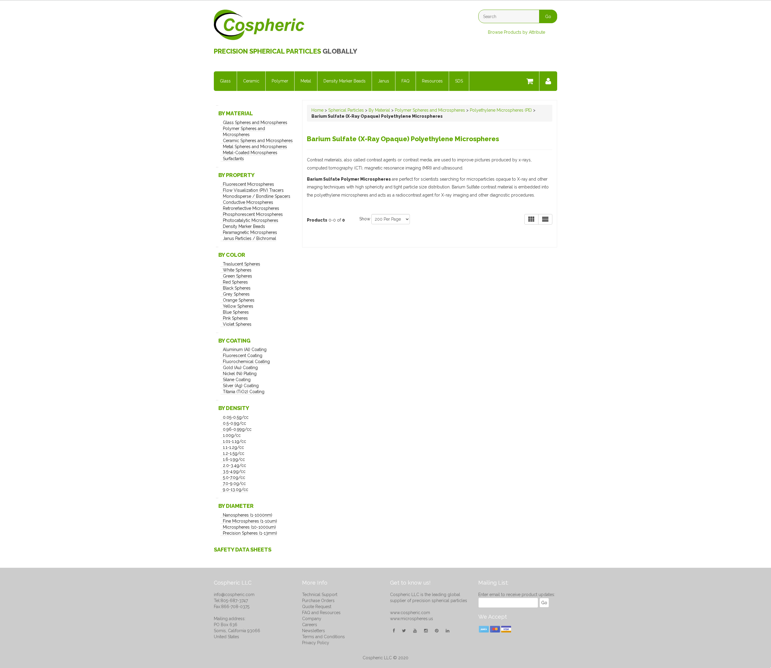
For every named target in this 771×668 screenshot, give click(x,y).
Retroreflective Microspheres (251, 208)
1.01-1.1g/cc (234, 441)
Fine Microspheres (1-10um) (250, 521)
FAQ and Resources (321, 612)
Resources (432, 81)
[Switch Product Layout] (545, 219)
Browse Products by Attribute (516, 32)
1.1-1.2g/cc (233, 447)
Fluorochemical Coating (246, 361)
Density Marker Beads (344, 81)
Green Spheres (237, 276)
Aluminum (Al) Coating (245, 349)
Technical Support (319, 594)
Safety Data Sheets (242, 549)
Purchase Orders (318, 600)
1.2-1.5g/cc (233, 453)
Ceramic (251, 81)
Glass (225, 81)
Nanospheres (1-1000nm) (247, 515)
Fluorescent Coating (242, 355)
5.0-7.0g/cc (234, 477)
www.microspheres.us (411, 618)
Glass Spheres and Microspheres (255, 122)
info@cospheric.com (234, 594)
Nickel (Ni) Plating (240, 373)
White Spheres (237, 270)
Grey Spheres (236, 294)
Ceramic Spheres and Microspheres (258, 140)
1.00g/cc (232, 435)
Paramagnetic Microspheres (250, 232)
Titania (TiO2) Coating (243, 391)
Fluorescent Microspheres (248, 184)
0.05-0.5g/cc (235, 417)
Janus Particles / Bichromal (249, 238)
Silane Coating (237, 379)
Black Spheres (237, 288)
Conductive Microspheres (248, 202)
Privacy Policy (315, 642)
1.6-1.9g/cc (234, 459)
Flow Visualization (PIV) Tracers (253, 190)
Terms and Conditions (323, 636)
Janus (383, 81)
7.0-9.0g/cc (234, 483)
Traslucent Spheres (241, 264)
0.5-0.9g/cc (234, 423)
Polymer (280, 81)
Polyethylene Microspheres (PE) (501, 110)
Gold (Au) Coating (240, 367)
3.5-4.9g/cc (234, 471)
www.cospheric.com (410, 612)
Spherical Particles (346, 110)
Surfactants (233, 158)
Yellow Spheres (238, 306)
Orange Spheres (238, 300)
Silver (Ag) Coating (241, 385)
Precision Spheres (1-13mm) (250, 533)
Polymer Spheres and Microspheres (430, 110)
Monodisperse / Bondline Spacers (256, 196)
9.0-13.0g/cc (235, 489)
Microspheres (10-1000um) (249, 527)
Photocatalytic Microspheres (250, 220)
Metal (306, 81)
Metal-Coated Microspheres (250, 152)
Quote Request (316, 606)
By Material (379, 110)
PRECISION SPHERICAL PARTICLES (267, 51)
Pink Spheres (235, 318)
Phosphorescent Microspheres (253, 214)
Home (317, 110)
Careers (309, 624)
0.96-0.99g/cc (237, 429)
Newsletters (313, 630)
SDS (459, 81)
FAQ (405, 81)
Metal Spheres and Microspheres (255, 146)
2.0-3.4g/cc (234, 465)
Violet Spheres (237, 324)
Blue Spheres (236, 312)
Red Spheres (235, 282)
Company (311, 618)
